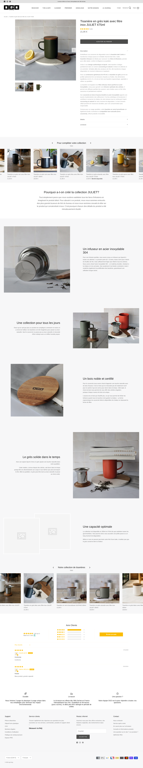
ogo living (11, 762)
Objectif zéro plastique (12, 723)
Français (25, 757)
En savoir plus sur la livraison (122, 726)
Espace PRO (9, 737)
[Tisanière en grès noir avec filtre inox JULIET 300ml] (45, 160)
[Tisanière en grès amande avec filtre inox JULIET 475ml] (98, 160)
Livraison (83, 124)
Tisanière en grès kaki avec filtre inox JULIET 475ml (21, 16)
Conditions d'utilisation (12, 732)
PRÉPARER (68, 8)
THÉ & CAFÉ (46, 8)
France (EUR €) (11, 757)
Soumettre (83, 737)
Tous (71, 145)
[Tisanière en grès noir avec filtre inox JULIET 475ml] (19, 160)
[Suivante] (74, 50)
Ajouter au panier (104, 41)
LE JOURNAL (107, 8)
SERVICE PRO (117, 735)
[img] (19, 650)
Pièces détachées (10, 720)
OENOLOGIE (80, 8)
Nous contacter (118, 720)
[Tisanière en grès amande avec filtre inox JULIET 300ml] (104, 588)
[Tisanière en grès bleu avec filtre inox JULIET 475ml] (71, 160)
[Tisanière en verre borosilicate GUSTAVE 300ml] (72, 588)
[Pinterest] (10, 1)
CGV (6, 726)
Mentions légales (10, 729)
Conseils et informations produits (123, 729)
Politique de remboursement (13, 735)
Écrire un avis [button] (111, 634)
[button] (84, 29)
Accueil (5, 16)
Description (84, 51)
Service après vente (119, 723)
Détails (82, 119)
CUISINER (57, 8)
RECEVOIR (35, 8)
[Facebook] (4, 1)
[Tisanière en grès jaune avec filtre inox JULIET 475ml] (124, 160)
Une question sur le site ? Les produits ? (125, 732)
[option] (45, 49)
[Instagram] (7, 1)
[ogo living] (11, 8)
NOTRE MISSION (93, 8)
